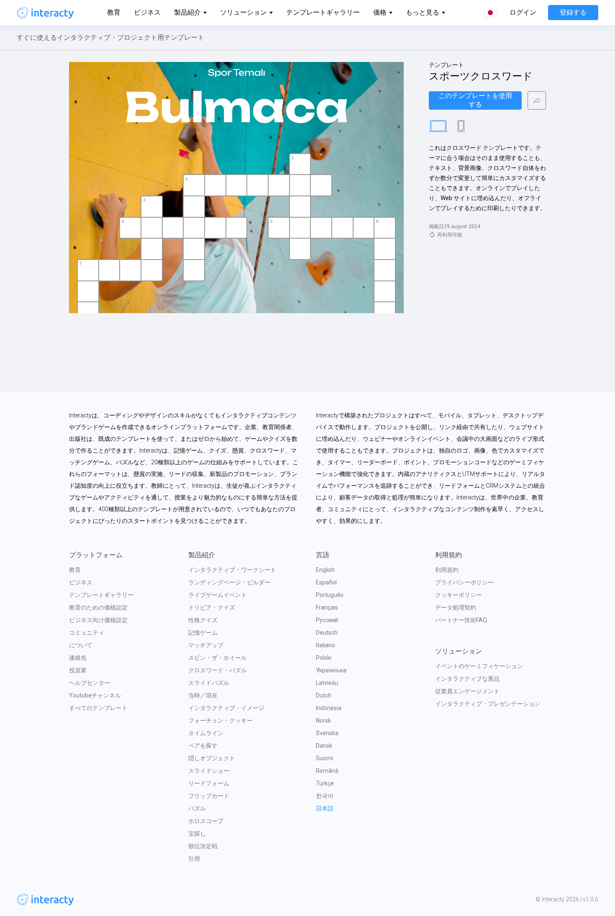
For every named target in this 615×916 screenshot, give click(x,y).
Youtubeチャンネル (95, 695)
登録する (573, 12)
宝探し (197, 833)
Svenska (327, 733)
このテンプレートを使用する (475, 100)
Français (327, 607)
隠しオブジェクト (211, 758)
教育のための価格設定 (98, 607)
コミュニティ (86, 632)
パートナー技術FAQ (461, 620)
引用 (194, 858)
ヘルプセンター (89, 682)
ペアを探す (203, 745)
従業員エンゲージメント (467, 691)
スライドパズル (208, 682)
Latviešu (327, 682)
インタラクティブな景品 (467, 678)
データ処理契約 (455, 607)
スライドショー (208, 770)
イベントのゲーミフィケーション (479, 666)
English (325, 569)
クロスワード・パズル (217, 670)
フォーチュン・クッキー (220, 720)
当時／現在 (203, 695)
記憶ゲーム (203, 632)
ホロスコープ (205, 821)
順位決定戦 (203, 846)
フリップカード (208, 795)
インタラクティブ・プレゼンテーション (488, 703)
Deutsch (327, 632)
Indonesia (328, 708)
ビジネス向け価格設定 (98, 620)
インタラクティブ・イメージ (226, 708)
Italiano (325, 645)
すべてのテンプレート (98, 708)
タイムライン (205, 733)
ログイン (523, 12)
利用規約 (447, 569)
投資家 (78, 670)
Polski (323, 657)
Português (329, 595)
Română (327, 770)
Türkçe (325, 783)
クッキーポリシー (458, 595)
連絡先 (78, 657)
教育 (113, 12)
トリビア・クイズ (211, 607)
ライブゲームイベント (217, 595)
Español (326, 582)
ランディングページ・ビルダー (229, 582)
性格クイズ (203, 620)
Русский (327, 620)
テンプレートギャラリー (323, 12)
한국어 (324, 795)
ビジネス (147, 12)
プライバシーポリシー (464, 582)
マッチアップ (205, 645)
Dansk (324, 745)
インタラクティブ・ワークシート (232, 569)
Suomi (324, 758)
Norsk (323, 720)
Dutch (323, 695)
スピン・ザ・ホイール (217, 657)
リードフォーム (208, 783)
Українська (331, 670)
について (80, 645)
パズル (197, 808)
